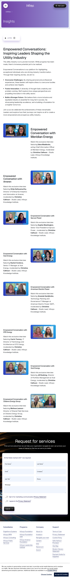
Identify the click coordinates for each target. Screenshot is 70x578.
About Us (39, 531)
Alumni (38, 550)
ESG (37, 544)
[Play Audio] (5, 38)
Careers (38, 541)
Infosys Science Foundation (25, 541)
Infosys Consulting (9, 538)
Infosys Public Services (8, 542)
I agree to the (20, 501)
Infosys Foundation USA (26, 536)
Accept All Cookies (61, 574)
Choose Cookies (46, 574)
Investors (39, 534)
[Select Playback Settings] (14, 37)
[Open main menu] (5, 5)
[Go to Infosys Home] (30, 6)
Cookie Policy (57, 538)
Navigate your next (42, 538)
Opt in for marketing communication (27, 497)
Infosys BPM (7, 534)
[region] (35, 571)
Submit (7, 509)
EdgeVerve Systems (10, 531)
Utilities (8, 12)
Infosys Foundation (26, 531)
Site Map (55, 546)
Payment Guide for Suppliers (58, 555)
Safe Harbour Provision (57, 542)
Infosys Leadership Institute (26, 546)
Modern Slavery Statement (57, 550)
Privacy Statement (40, 497)
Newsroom (40, 547)
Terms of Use (57, 531)
